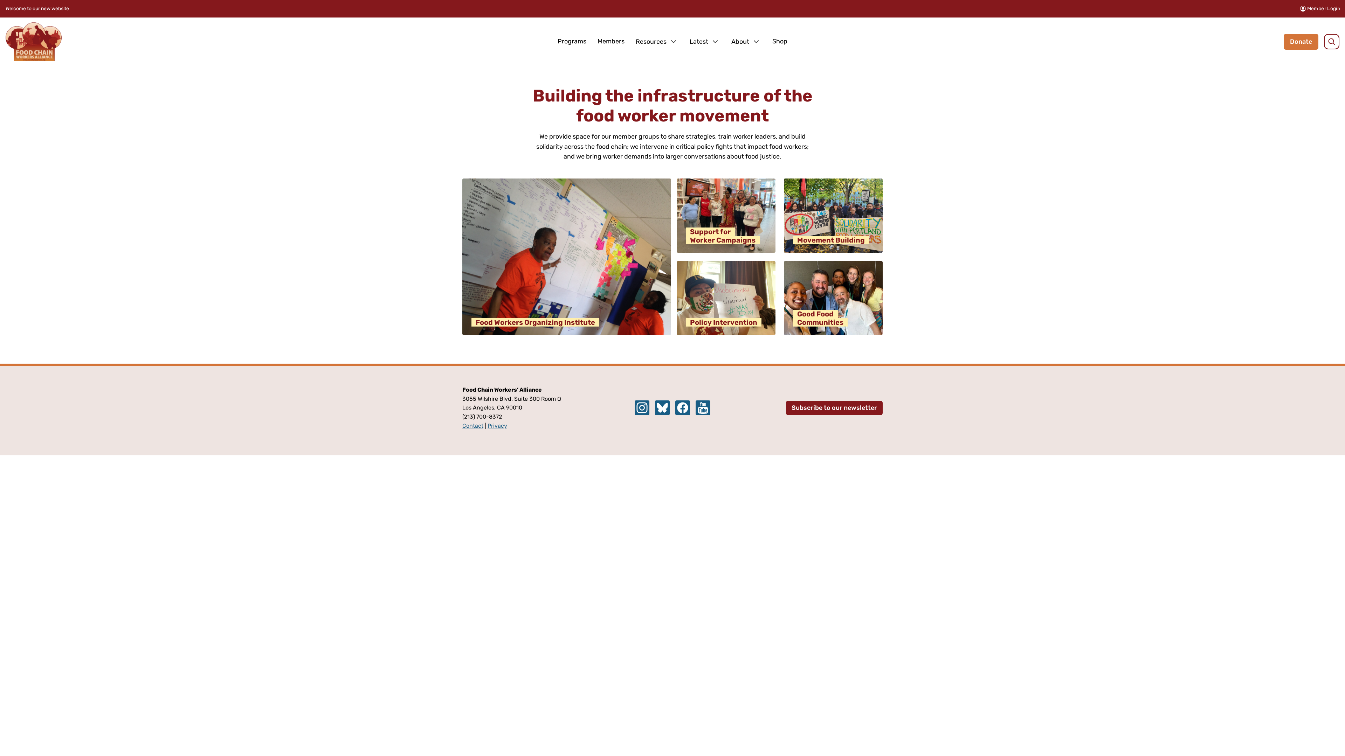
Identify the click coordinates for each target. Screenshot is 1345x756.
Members (611, 41)
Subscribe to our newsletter (834, 408)
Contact (472, 425)
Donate (1301, 42)
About (740, 42)
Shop (779, 41)
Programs (572, 41)
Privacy (497, 425)
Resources (651, 42)
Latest (699, 42)
